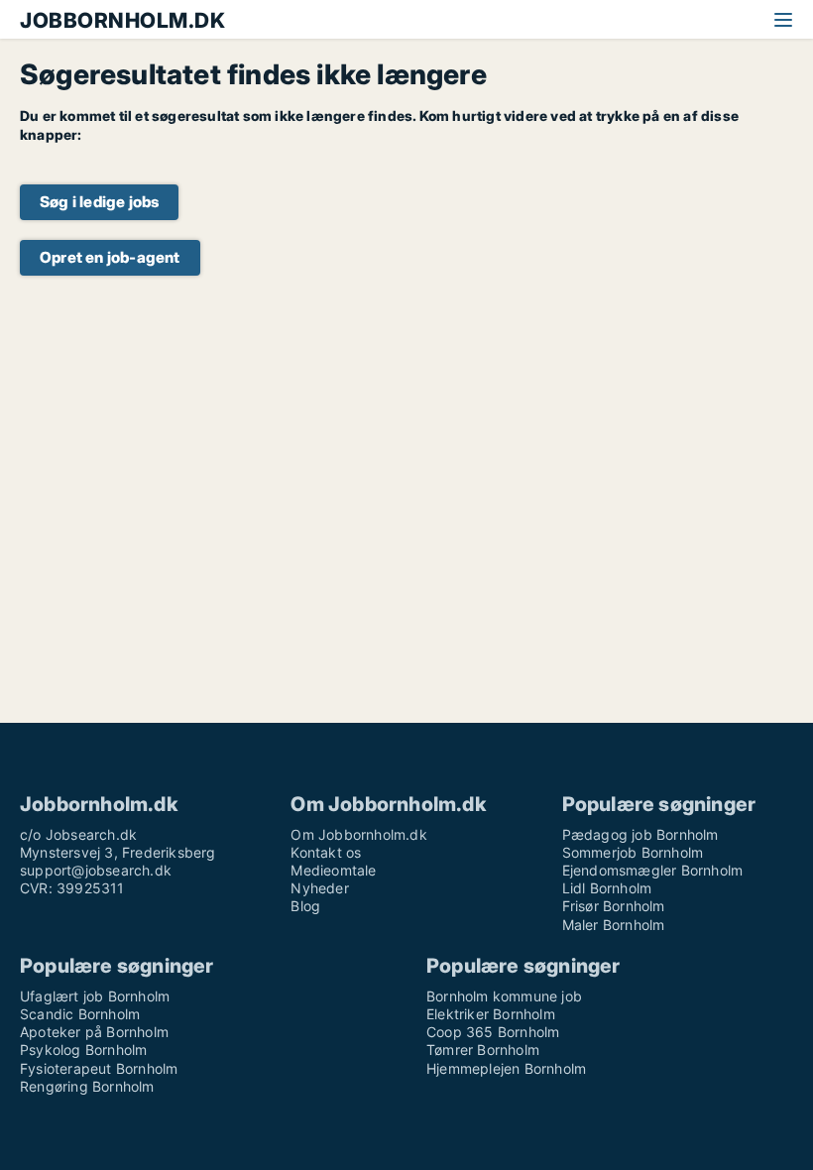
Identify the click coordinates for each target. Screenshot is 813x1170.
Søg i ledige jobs (99, 201)
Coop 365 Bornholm (492, 1031)
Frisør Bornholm (613, 905)
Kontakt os (325, 852)
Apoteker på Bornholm (94, 1031)
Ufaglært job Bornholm (95, 996)
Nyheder (319, 887)
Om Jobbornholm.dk (358, 834)
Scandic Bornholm (80, 1013)
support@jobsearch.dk (96, 870)
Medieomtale (333, 870)
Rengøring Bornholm (87, 1086)
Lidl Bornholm (607, 887)
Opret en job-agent (110, 257)
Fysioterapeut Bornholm (98, 1068)
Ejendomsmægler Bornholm (653, 870)
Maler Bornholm (613, 924)
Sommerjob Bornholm (633, 852)
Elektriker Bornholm (490, 1013)
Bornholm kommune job (504, 996)
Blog (305, 905)
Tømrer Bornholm (482, 1049)
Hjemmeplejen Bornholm (506, 1068)
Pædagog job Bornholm (640, 834)
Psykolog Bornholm (83, 1049)
